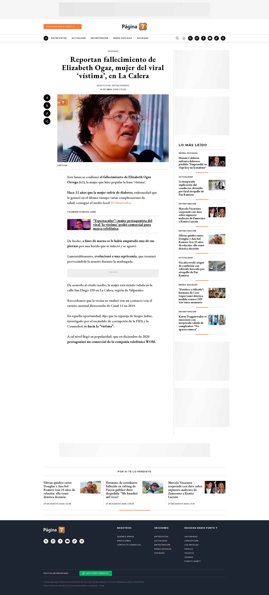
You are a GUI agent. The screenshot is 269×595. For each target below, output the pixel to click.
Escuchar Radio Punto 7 (60, 26)
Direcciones (124, 541)
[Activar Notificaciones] (183, 38)
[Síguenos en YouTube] (210, 38)
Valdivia (189, 553)
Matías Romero (120, 85)
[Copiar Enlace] (47, 113)
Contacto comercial (129, 545)
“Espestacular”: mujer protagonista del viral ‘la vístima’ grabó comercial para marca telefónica (122, 224)
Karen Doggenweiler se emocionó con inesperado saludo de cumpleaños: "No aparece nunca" (193, 323)
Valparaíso (191, 536)
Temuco (188, 549)
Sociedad (142, 38)
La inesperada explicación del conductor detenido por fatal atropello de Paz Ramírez (191, 188)
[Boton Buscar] (177, 38)
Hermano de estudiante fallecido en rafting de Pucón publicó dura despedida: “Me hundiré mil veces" (122, 490)
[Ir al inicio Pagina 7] (134, 26)
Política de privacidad (56, 573)
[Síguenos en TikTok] (216, 38)
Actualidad (79, 38)
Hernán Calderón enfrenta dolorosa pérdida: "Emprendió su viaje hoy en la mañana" (193, 162)
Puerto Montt (192, 561)
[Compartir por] (47, 121)
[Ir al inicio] (46, 38)
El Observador (121, 203)
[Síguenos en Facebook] (203, 38)
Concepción (191, 541)
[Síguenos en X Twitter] (190, 38)
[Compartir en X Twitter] (47, 105)
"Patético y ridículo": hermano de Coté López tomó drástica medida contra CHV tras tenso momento (191, 296)
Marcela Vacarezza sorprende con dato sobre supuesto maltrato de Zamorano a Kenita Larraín (192, 215)
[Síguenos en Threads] (223, 38)
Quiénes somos (125, 536)
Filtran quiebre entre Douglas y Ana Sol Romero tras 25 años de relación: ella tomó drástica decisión (191, 242)
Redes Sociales (122, 38)
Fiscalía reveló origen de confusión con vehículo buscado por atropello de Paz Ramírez (192, 269)
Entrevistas (59, 38)
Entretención (99, 38)
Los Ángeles (191, 545)
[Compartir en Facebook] (47, 97)
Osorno (188, 557)
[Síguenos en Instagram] (197, 38)
